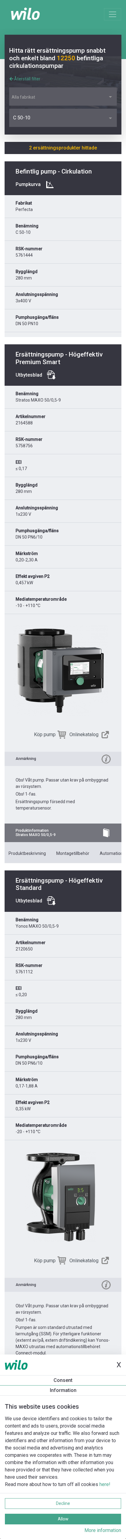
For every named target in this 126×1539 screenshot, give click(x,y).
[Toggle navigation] (112, 14)
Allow (63, 1518)
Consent (63, 1380)
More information (102, 1530)
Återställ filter (26, 78)
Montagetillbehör (72, 853)
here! (104, 1484)
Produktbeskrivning (27, 853)
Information (63, 1390)
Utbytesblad (29, 375)
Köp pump (45, 734)
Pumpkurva (28, 184)
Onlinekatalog (83, 734)
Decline (63, 1503)
